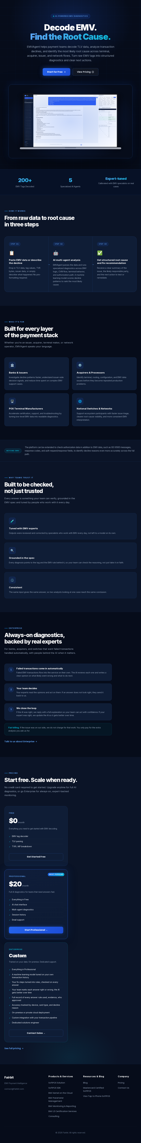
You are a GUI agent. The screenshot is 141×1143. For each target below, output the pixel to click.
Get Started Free (36, 856)
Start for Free (55, 71)
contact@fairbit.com (14, 1089)
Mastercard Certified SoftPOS (93, 1089)
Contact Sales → (36, 1033)
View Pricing (84, 71)
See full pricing (12, 1048)
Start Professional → (36, 929)
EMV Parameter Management (56, 1099)
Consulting (53, 1116)
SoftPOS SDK (54, 1087)
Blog (85, 1082)
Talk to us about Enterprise (19, 741)
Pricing (121, 1082)
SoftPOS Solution (56, 1082)
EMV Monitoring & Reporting (62, 1106)
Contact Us (123, 1087)
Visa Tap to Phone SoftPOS (96, 1096)
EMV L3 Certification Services (62, 1111)
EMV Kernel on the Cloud (60, 1093)
